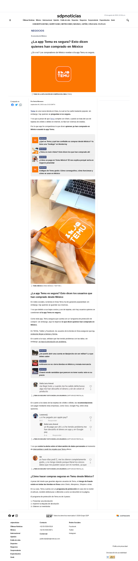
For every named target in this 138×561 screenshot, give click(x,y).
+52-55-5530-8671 (46, 530)
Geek (113, 20)
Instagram (72, 533)
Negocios (83, 20)
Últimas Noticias (29, 20)
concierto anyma (40, 24)
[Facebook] (12, 105)
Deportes (75, 20)
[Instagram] (16, 515)
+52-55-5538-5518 (46, 526)
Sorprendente (93, 20)
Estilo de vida (65, 20)
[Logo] (69, 16)
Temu (52, 119)
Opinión (56, 20)
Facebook (72, 526)
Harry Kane (54, 24)
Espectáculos (105, 20)
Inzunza (76, 24)
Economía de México (39, 36)
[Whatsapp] (20, 105)
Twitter (71, 530)
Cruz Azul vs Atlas (97, 24)
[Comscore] (123, 515)
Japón (84, 24)
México (38, 20)
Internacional (47, 20)
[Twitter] (16, 105)
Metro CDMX (66, 24)
